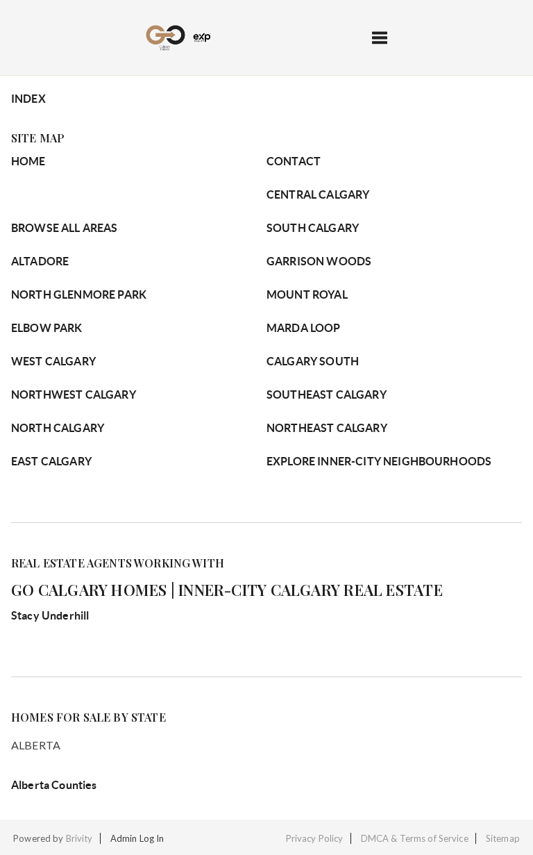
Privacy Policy (315, 838)
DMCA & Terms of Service (414, 838)
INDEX (28, 98)
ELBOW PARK (47, 327)
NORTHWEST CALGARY (73, 394)
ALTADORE (40, 261)
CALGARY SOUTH (312, 361)
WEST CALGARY (53, 361)
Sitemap (503, 838)
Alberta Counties (54, 785)
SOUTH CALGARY (312, 227)
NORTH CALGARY (57, 427)
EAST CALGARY (51, 461)
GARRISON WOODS (318, 261)
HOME (28, 161)
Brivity (79, 838)
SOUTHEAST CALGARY (326, 394)
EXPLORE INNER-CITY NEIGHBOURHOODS (378, 461)
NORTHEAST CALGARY (326, 427)
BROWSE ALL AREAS (64, 227)
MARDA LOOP (303, 327)
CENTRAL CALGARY (317, 194)
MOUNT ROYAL (307, 294)
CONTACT (293, 161)
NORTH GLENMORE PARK (78, 294)
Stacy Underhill (50, 615)
